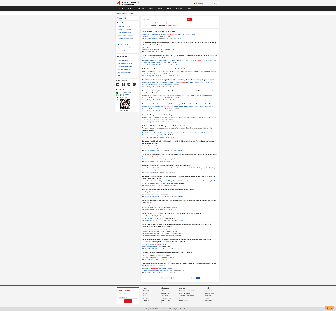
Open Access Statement (125, 72)
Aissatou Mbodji (166, 167)
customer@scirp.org (125, 92)
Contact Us (146, 300)
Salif (156, 145)
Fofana (146, 47)
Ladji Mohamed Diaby (182, 60)
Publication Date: (149, 23)
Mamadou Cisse (175, 167)
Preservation (207, 295)
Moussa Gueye (156, 34)
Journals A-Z (146, 290)
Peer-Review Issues (166, 298)
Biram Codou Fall (146, 132)
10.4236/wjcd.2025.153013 (152, 111)
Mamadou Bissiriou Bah (171, 117)
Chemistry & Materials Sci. (125, 32)
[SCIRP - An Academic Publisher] (128, 3)
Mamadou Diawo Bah (210, 117)
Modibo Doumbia (185, 95)
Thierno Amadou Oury (171, 71)
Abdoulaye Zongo (147, 268)
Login (216, 3)
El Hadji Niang (195, 167)
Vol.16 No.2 (161, 135)
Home (121, 8)
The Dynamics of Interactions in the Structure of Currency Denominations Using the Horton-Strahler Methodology (179, 154)
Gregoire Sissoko (190, 34)
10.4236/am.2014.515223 (152, 196)
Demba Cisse (182, 117)
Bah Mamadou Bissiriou (148, 71)
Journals (141, 8)
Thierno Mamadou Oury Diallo (188, 71)
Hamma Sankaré (188, 106)
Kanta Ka (153, 167)
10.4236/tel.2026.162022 (152, 161)
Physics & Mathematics (125, 47)
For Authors (164, 295)
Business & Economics (125, 29)
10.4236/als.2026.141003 (152, 51)
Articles (130, 8)
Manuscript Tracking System (187, 290)
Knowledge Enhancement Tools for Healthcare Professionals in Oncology (166, 165)
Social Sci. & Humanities (125, 51)
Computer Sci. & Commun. (125, 35)
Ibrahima (145, 205)
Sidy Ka (159, 167)
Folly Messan (145, 255)
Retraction (207, 298)
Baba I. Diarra (165, 95)
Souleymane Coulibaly (148, 60)
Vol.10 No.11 (159, 119)
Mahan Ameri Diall (209, 106)
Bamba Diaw (163, 132)
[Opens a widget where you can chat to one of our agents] (329, 308)
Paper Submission (123, 60)
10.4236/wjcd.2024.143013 (152, 87)
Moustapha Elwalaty (147, 145)
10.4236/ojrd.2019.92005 (152, 259)
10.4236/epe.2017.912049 (152, 233)
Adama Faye (145, 216)
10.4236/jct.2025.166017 (152, 172)
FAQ (119, 75)
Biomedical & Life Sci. (124, 26)
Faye (160, 216)
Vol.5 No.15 (157, 194)
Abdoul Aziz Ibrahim (172, 229)
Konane (156, 268)
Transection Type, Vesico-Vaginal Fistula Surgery (158, 115)
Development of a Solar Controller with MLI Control (158, 31)
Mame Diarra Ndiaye (157, 181)
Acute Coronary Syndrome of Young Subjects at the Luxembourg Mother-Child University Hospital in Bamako (178, 80)
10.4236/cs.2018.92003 (151, 38)
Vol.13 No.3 (168, 148)
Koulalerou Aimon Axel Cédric (205, 71)
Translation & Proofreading (186, 295)
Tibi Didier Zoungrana (148, 244)
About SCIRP (166, 288)
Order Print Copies (184, 293)
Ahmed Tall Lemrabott (195, 132)
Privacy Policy (208, 300)
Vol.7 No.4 (162, 218)
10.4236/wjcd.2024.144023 (152, 100)
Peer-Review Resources (125, 66)
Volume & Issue (183, 300)
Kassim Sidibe (171, 60)
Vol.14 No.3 (168, 84)
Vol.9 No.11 (155, 246)
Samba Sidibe (204, 95)
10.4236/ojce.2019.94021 (152, 209)
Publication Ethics (209, 293)
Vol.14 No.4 (168, 97)
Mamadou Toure (146, 82)
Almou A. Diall (203, 82)
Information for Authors (125, 63)
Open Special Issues (124, 69)
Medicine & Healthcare (124, 44)
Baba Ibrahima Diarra (158, 106)
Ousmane (165, 34)
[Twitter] (117, 84)
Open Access (208, 290)
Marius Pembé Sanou (161, 60)
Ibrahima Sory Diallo (158, 117)
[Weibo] (134, 84)
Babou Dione (180, 34)
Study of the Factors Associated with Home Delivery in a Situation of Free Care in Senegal (171, 213)
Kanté (160, 71)
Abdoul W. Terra (194, 95)
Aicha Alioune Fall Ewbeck (175, 132)
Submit (188, 8)
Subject (145, 293)
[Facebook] (123, 84)
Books (151, 8)
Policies (207, 288)
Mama (166, 255)
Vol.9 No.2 (157, 36)
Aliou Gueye (146, 192)
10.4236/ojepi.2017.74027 (152, 220)
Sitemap (145, 298)
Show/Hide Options (173, 25)
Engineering (121, 41)
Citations (179, 38)
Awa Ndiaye (212, 167)
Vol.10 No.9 (170, 270)
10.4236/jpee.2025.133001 (152, 150)
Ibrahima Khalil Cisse (156, 205)
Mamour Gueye (146, 167)
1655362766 (123, 98)
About (169, 8)
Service (182, 288)
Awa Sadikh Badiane (196, 181)
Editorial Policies (165, 293)
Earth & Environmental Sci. (126, 38)
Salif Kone (213, 60)
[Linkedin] (128, 84)
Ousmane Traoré (198, 106)
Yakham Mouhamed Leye (209, 132)
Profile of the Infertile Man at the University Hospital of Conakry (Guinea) (165, 69)
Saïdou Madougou (161, 229)
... (181, 278)
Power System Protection (173, 235)
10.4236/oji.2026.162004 (152, 137)
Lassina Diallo (192, 60)
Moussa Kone (161, 156)
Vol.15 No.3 (168, 108)
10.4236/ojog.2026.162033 (152, 185)
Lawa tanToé (160, 244)
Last (189, 278)
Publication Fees (165, 300)
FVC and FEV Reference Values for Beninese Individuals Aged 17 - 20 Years (167, 252)
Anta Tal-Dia (153, 216)
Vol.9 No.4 (163, 207)
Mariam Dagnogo (156, 82)
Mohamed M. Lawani (156, 255)
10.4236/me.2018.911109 (152, 248)
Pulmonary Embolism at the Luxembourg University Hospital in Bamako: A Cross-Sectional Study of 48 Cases (178, 104)
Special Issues (165, 303)
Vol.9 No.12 (162, 231)
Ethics (162, 290)
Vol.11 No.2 (164, 62)
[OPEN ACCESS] (197, 3)
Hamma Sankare (194, 82)
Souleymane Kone (149, 156)
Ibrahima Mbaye (156, 192)
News (160, 8)
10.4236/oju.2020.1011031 (152, 122)
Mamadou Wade (146, 34)
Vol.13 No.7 (159, 73)
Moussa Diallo (185, 167)
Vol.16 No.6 (160, 170)
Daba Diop (206, 167)
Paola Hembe (156, 132)
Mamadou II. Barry (147, 117)
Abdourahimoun (148, 229)
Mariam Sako (176, 82)
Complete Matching (150, 25)
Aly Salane (186, 132)
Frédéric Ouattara (167, 268)
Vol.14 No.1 (160, 49)
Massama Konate (167, 82)
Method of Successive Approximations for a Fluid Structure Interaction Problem (168, 189)
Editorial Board (163, 25)
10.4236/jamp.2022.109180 (152, 272)
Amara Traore (203, 60)
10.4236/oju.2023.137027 (152, 76)
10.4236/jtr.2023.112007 (151, 65)
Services (179, 8)
